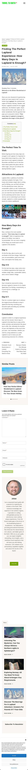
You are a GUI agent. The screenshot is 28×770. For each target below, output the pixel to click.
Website (5, 458)
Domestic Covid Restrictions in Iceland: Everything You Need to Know (6, 348)
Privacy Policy (14, 767)
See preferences (14, 764)
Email (5, 450)
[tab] (10, 399)
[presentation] (14, 375)
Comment (5, 417)
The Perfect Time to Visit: (10, 127)
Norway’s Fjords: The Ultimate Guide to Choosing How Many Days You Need (20, 348)
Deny (14, 760)
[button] (25, 740)
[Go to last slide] (4, 383)
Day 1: (7, 133)
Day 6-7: (8, 139)
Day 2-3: (8, 135)
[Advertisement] (14, 21)
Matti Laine (6, 66)
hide (14, 123)
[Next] (23, 383)
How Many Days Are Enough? (11, 131)
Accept (14, 755)
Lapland (4, 45)
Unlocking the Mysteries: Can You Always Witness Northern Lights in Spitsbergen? (12, 646)
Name (5, 443)
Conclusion (6, 141)
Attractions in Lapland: (9, 129)
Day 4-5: (8, 137)
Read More (8, 654)
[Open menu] (24, 3)
